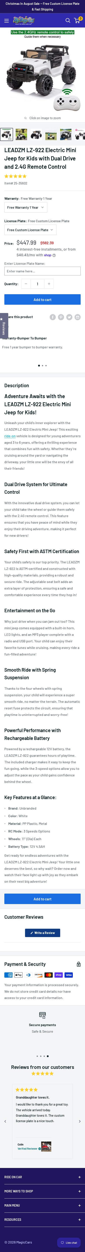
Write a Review (47, 934)
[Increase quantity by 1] (49, 283)
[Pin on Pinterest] (61, 316)
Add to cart (42, 299)
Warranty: (28, 198)
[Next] (80, 1121)
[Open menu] (6, 20)
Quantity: (11, 284)
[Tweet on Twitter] (69, 316)
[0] (77, 20)
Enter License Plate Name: (24, 263)
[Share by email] (78, 316)
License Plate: (37, 221)
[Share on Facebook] (53, 316)
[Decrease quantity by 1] (26, 283)
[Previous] (5, 1121)
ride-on (10, 436)
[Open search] (68, 20)
